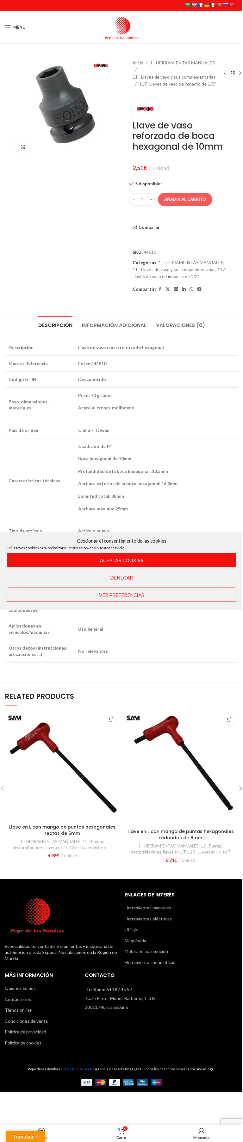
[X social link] (168, 289)
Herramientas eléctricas (148, 918)
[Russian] (225, 5)
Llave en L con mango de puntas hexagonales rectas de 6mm (62, 830)
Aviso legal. (206, 1069)
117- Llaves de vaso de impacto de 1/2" (177, 83)
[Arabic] (187, 5)
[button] (111, 719)
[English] (194, 5)
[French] (200, 5)
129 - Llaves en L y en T (90, 847)
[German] (206, 5)
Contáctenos (18, 999)
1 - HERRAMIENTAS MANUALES (182, 62)
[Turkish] (232, 5)
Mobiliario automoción (146, 951)
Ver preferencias (121, 595)
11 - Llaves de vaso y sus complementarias (174, 77)
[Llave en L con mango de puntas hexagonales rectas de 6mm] (62, 766)
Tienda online (18, 1010)
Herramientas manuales (148, 907)
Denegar (121, 577)
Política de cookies (23, 1042)
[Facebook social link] (160, 289)
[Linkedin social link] (184, 289)
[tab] (55, 324)
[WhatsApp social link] (191, 289)
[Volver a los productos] (232, 73)
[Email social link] (176, 289)
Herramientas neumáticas (150, 962)
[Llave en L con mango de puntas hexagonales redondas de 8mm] (180, 768)
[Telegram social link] (199, 289)
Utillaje (131, 929)
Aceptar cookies (121, 560)
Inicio (138, 62)
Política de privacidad (25, 1031)
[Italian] (213, 5)
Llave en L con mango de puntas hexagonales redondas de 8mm (181, 834)
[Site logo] (121, 26)
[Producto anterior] (225, 73)
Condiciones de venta (26, 1021)
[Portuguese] (219, 5)
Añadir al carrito (185, 199)
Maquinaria (135, 940)
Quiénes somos (20, 988)
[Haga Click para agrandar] (23, 147)
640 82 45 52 (119, 989)
